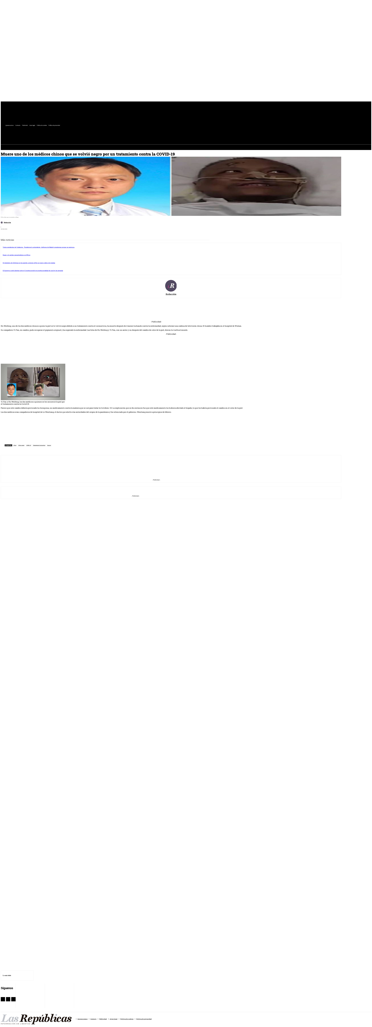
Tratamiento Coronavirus (39, 445)
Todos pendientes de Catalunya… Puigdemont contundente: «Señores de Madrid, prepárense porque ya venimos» (39, 247)
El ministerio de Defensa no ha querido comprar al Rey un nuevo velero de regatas (29, 263)
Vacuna (49, 445)
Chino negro (21, 445)
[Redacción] (2, 222)
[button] (81, 137)
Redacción (7, 222)
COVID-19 (28, 445)
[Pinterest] (18, 234)
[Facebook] (74, 133)
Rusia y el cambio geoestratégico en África (16, 255)
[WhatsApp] (25, 234)
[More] (32, 234)
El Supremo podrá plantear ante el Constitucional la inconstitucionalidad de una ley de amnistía (33, 271)
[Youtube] (81, 133)
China (14, 445)
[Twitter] (78, 133)
